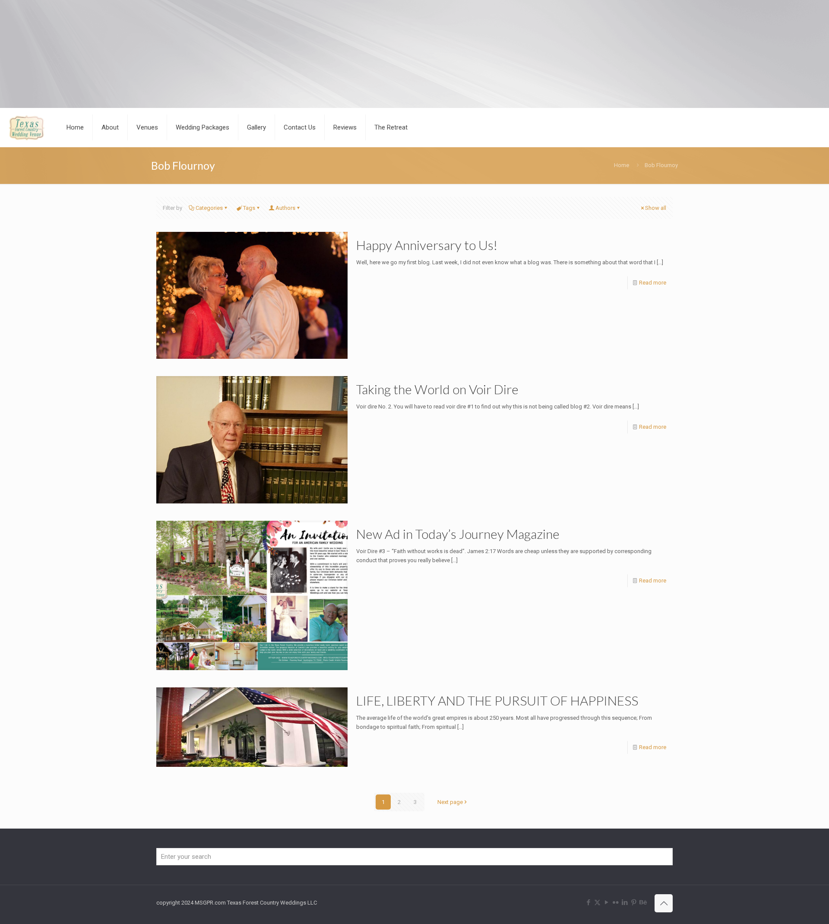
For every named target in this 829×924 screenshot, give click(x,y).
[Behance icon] (642, 902)
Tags (249, 208)
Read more (652, 282)
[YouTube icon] (606, 902)
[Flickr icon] (615, 902)
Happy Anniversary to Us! (426, 245)
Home (621, 165)
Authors (285, 208)
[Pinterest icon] (633, 902)
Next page (450, 802)
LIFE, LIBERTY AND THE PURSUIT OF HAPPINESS (497, 700)
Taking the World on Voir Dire (437, 389)
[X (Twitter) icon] (597, 902)
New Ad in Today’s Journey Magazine (458, 533)
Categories (209, 208)
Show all (655, 208)
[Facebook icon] (588, 902)
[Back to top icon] (664, 903)
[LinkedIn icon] (624, 902)
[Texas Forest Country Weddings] (27, 127)
